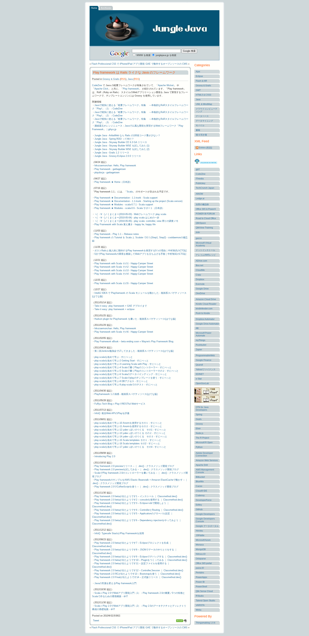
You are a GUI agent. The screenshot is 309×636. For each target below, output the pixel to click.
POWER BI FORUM (205, 214)
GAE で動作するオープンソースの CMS (166, 63)
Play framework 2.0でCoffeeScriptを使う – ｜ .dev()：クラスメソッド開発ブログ (136, 486)
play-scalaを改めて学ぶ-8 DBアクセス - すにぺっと (121, 381)
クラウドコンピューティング (206, 110)
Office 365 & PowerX (206, 209)
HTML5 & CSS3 (203, 95)
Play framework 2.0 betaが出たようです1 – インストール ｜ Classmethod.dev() (135, 496)
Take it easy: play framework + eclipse (114, 309)
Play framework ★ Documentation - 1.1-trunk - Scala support (126, 197)
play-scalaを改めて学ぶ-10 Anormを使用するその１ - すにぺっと (128, 423)
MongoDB (201, 549)
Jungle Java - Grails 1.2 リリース (111, 152)
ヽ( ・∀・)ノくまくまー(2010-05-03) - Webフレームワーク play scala (130, 214)
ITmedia (200, 179)
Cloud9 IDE (201, 491)
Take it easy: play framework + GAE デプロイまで (120, 305)
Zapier (199, 350)
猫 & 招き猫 (201, 135)
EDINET (200, 374)
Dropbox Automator (205, 319)
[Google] (119, 53)
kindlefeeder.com (204, 309)
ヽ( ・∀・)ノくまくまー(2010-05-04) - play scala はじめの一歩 (126, 217)
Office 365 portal (204, 563)
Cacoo (199, 486)
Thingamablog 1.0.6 (205, 623)
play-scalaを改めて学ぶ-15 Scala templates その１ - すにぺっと (127, 440)
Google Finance (203, 360)
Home (94, 8)
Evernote (200, 284)
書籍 (198, 130)
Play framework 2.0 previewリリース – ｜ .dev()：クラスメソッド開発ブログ (134, 466)
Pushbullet (201, 345)
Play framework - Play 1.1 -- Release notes (116, 234)
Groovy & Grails (111, 79)
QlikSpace (201, 223)
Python (199, 447)
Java (130, 79)
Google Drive (202, 289)
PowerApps (201, 577)
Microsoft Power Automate (203, 334)
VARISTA (200, 605)
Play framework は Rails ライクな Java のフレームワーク (133, 72)
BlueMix (200, 481)
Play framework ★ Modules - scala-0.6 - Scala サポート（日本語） (129, 208)
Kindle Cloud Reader (206, 304)
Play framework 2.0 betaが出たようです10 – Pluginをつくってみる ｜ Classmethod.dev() (140, 560)
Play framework (131, 88)
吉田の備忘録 (202, 204)
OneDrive (200, 293)
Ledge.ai (200, 198)
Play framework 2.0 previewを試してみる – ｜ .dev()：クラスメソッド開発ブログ (136, 469)
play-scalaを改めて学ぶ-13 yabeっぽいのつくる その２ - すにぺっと (130, 433)
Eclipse (199, 76)
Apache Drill (202, 465)
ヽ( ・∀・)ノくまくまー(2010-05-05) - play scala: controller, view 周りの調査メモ (136, 221)
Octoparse (201, 559)
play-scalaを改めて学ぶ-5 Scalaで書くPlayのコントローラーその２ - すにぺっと (136, 370)
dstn (198, 232)
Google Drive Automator (207, 324)
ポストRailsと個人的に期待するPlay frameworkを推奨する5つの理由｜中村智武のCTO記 (140, 250)
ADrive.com (201, 261)
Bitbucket (200, 477)
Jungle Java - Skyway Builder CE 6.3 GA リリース (120, 142)
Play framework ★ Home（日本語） (113, 182)
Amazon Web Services (207, 460)
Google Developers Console (205, 520)
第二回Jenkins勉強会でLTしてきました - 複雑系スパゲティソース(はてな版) (134, 351)
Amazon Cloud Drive (206, 299)
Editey (199, 505)
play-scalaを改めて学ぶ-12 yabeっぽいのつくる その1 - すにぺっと (130, 429)
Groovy (199, 424)
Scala (130, 191)
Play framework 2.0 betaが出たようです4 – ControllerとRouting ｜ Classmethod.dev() (138, 510)
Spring (199, 414)
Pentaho (200, 573)
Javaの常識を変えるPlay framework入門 (115, 583)
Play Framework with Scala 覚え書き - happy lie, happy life (125, 224)
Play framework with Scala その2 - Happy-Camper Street (123, 266)
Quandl (199, 365)
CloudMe (200, 270)
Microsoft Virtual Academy (203, 244)
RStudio (200, 596)
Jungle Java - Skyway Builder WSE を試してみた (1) (121, 145)
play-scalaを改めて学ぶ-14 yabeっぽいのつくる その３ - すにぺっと (130, 436)
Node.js (199, 433)
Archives (106, 8)
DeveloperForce (204, 500)
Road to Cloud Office (206, 218)
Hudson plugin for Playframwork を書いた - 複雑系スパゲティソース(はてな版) (135, 319)
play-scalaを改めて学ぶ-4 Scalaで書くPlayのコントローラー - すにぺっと (132, 367)
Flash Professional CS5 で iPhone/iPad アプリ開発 (118, 63)
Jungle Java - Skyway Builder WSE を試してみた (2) (121, 149)
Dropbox (200, 279)
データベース (202, 116)
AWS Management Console (205, 471)
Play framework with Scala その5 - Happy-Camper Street (123, 283)
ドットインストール (205, 250)
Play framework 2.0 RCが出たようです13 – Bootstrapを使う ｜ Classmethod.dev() (137, 573)
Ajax (198, 72)
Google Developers (205, 514)
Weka (198, 610)
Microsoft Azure (203, 540)
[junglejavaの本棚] (206, 402)
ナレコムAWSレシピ (206, 255)
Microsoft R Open (204, 442)
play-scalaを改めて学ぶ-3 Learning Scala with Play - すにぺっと (127, 364)
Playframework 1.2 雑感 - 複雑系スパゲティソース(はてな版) (126, 394)
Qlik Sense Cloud (204, 591)
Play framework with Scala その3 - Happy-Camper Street (123, 270)
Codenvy (200, 495)
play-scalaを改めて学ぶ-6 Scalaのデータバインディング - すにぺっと (130, 374)
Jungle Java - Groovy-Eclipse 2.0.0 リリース (117, 156)
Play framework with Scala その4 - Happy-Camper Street (123, 273)
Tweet (96, 620)
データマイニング (204, 121)
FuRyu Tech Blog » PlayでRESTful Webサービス (119, 403)
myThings (200, 340)
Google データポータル (207, 526)
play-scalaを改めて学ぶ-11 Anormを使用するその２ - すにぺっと (128, 426)
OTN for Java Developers (202, 408)
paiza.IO (200, 568)
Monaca (200, 545)
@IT (198, 169)
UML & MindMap (204, 104)
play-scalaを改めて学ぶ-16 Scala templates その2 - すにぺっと (127, 443)
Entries (205, 148)
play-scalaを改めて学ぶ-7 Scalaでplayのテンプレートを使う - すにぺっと (132, 377)
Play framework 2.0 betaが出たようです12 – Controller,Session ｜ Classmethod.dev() (138, 570)
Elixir (198, 428)
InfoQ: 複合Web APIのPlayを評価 (111, 413)
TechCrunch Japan (205, 188)
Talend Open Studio (205, 600)
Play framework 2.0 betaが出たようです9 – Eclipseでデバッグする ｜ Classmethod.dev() (140, 556)
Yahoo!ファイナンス (205, 369)
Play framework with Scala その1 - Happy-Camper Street (123, 263)
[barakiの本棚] (206, 394)
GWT (198, 90)
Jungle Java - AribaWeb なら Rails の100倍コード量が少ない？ (127, 135)
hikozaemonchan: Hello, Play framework (115, 165)
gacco (199, 238)
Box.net (199, 265)
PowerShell (201, 587)
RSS (123, 79)
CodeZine (97, 85)
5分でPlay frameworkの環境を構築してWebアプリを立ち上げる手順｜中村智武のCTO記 (140, 254)
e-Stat (199, 379)
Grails (199, 419)
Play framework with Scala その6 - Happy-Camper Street (123, 331)
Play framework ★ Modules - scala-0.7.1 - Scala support (123, 204)
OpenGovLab (202, 383)
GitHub (199, 509)
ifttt (197, 328)
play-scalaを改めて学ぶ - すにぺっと (113, 357)
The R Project (202, 438)
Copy (198, 275)
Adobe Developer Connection (204, 454)
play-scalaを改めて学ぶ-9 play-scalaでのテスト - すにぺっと (126, 384)
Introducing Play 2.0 (104, 456)
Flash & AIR (201, 81)
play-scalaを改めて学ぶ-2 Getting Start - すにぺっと (121, 360)
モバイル (200, 125)
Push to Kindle (203, 313)
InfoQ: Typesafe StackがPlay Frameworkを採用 (119, 533)
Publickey (200, 183)
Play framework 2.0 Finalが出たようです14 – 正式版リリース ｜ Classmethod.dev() (137, 577)
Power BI (200, 582)
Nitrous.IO (200, 554)
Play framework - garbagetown (110, 169)
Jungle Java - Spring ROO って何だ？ (114, 138)
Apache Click (101, 88)
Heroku (199, 531)
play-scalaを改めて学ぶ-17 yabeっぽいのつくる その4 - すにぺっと (130, 447)
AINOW (199, 194)
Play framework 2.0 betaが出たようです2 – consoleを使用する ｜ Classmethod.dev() (138, 499)
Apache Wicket (166, 85)
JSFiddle (200, 535)
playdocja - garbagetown (106, 172)
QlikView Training (204, 228)
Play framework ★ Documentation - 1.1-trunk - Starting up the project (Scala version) (138, 201)
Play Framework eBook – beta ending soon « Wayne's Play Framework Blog (133, 341)
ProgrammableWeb (205, 355)
